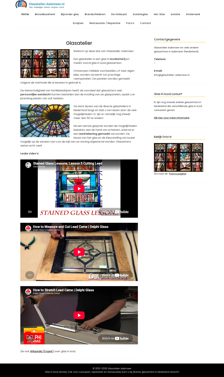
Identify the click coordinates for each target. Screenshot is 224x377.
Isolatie (175, 14)
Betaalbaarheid (45, 14)
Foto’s (130, 23)
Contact (145, 23)
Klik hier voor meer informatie (171, 117)
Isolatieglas (140, 14)
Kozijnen (78, 23)
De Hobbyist (119, 14)
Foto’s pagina (177, 173)
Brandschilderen (95, 14)
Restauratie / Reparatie (105, 23)
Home (25, 14)
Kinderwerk (193, 14)
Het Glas (159, 14)
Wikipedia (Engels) (42, 351)
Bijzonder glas (70, 14)
